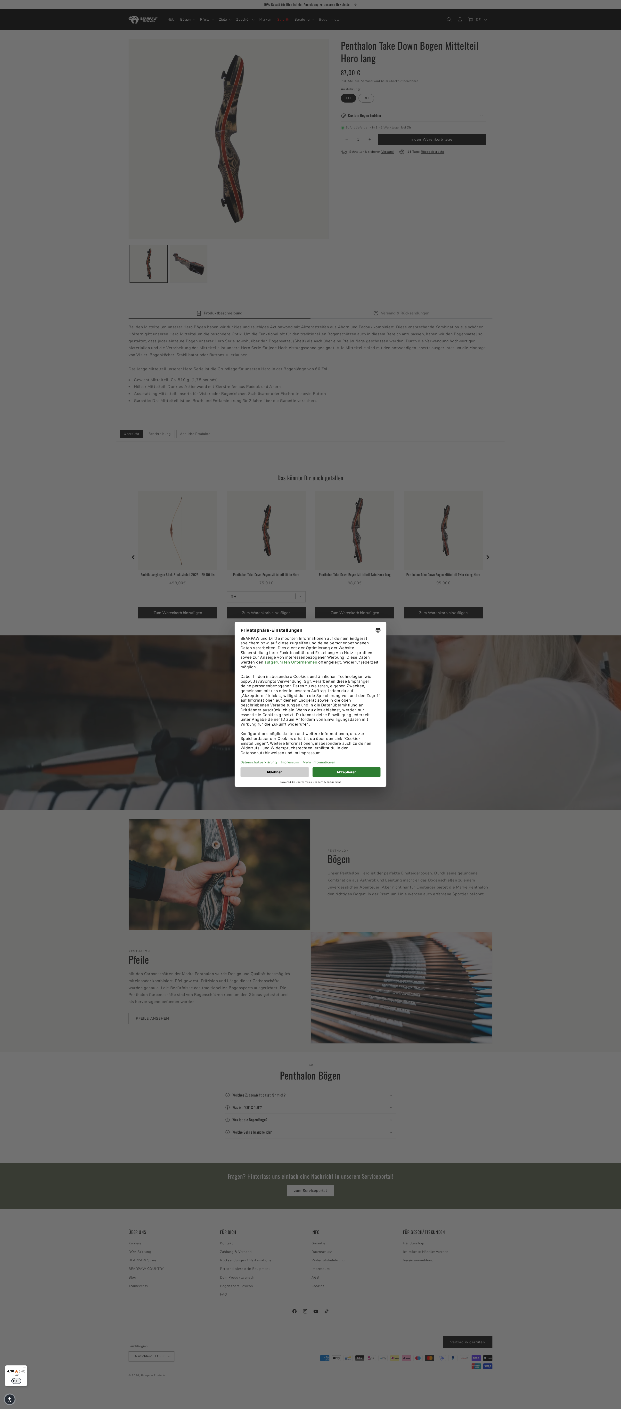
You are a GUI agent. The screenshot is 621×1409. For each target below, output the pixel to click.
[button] (10, 1399)
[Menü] (24, 1368)
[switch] (16, 1381)
